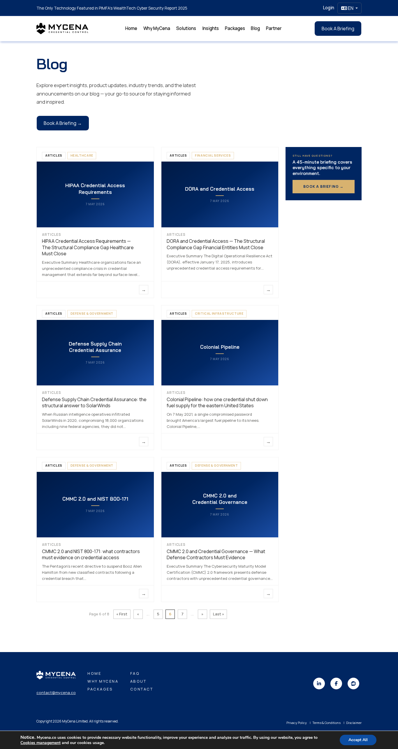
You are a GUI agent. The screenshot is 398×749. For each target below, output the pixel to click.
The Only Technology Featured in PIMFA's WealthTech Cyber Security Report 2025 (111, 8)
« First (121, 614)
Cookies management (40, 743)
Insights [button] (210, 28)
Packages (235, 28)
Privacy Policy (296, 722)
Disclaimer (354, 722)
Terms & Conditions (326, 722)
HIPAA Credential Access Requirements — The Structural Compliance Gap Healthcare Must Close (88, 247)
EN (350, 8)
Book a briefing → (323, 186)
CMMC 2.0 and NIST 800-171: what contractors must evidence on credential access (91, 554)
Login (328, 8)
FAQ (135, 673)
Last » (218, 614)
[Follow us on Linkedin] (319, 683)
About (138, 681)
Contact (141, 689)
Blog (255, 28)
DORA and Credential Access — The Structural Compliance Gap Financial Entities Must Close (216, 244)
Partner (274, 28)
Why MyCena (156, 28)
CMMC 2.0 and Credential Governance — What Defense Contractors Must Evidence (216, 554)
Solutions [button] (186, 28)
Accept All (358, 740)
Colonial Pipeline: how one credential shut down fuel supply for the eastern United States (217, 402)
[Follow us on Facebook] (336, 683)
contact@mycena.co (56, 692)
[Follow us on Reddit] (353, 683)
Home (131, 28)
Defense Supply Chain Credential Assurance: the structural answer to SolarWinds (94, 402)
